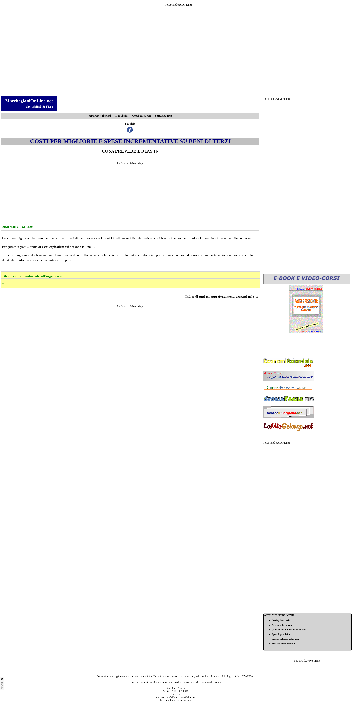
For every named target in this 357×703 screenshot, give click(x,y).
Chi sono (175, 694)
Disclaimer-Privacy (175, 688)
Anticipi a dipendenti (282, 625)
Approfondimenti (100, 115)
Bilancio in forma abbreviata (285, 639)
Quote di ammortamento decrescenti (289, 629)
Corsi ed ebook (141, 115)
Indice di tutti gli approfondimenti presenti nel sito (221, 296)
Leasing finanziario (281, 620)
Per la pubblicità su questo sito (175, 700)
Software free (163, 115)
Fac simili (121, 115)
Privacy (2, 685)
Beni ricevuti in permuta (283, 643)
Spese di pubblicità (281, 634)
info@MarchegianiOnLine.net (181, 697)
